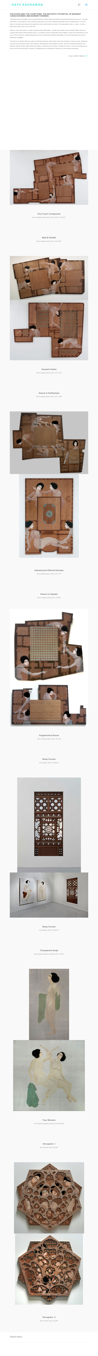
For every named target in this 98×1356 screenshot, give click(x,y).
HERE (86, 56)
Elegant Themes (45, 1353)
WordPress (61, 1353)
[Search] (49, 146)
